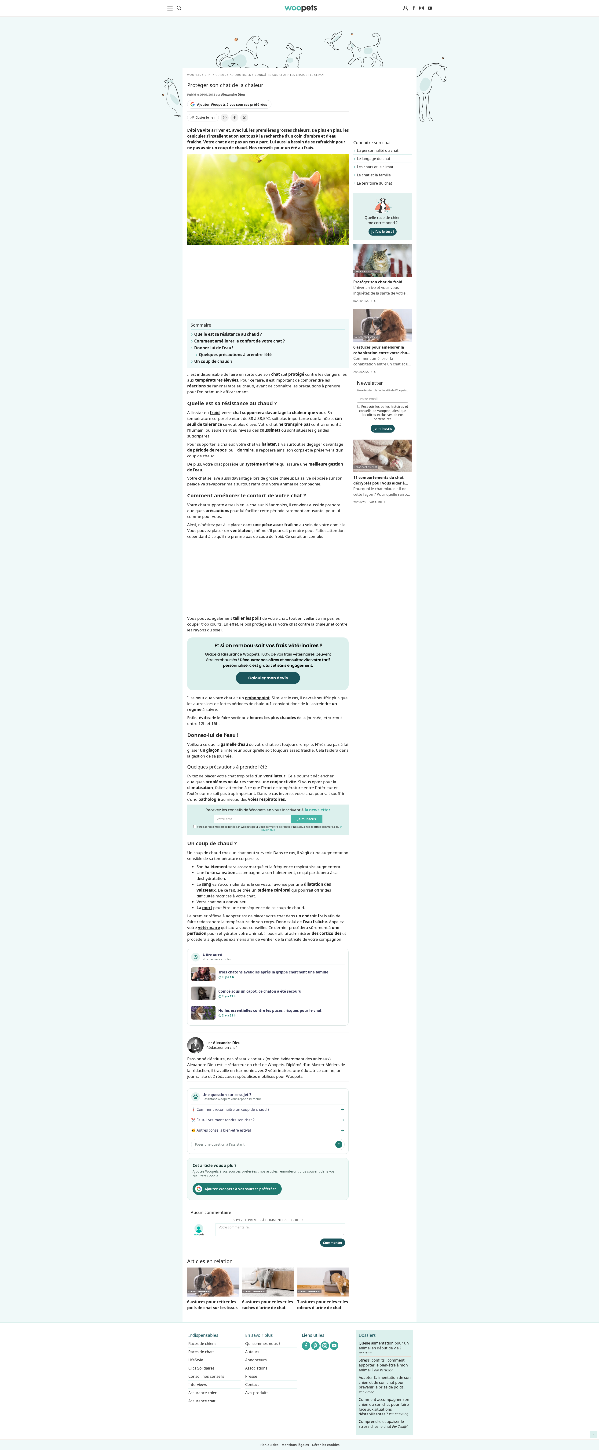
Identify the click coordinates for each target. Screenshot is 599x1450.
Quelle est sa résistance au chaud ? (228, 334)
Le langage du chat (373, 158)
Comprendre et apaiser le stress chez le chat (383, 1424)
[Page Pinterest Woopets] (315, 1345)
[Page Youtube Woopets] (430, 8)
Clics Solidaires (201, 1368)
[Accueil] (301, 8)
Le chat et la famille (374, 175)
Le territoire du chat (374, 183)
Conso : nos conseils (206, 1376)
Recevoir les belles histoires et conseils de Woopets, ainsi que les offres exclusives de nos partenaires (383, 412)
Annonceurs (256, 1360)
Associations (256, 1368)
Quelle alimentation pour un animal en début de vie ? (384, 1348)
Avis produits (256, 1392)
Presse (251, 1376)
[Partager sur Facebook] (234, 118)
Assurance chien (202, 1392)
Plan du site (268, 1445)
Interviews (197, 1384)
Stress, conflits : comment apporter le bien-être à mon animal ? (383, 1365)
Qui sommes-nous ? (262, 1343)
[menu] (170, 8)
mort (207, 907)
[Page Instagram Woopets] (421, 8)
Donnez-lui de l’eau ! (213, 347)
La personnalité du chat (377, 150)
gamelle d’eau (234, 744)
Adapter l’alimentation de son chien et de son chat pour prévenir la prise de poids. (385, 1384)
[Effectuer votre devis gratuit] (268, 663)
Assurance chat (201, 1400)
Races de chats (201, 1351)
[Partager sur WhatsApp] (225, 118)
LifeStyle (195, 1360)
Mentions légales (295, 1445)
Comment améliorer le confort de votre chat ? (239, 341)
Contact (252, 1384)
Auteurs (252, 1351)
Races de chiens (202, 1343)
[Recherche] (179, 8)
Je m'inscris (306, 819)
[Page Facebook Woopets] (413, 8)
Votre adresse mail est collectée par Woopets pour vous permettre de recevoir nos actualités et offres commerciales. (269, 828)
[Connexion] (405, 8)
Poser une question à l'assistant (220, 1144)
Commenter (332, 1242)
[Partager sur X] (244, 118)
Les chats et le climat (375, 166)
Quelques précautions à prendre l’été (235, 354)
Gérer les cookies (326, 1445)
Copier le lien (205, 117)
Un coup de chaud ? (213, 361)
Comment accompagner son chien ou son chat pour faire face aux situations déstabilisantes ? (384, 1407)
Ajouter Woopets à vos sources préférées (232, 104)
